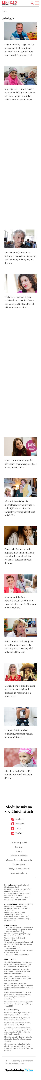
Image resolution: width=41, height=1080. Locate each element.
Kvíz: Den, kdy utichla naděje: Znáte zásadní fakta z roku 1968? (17, 1024)
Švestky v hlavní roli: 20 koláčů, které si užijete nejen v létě (18, 951)
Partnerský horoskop (11, 889)
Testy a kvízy (25, 889)
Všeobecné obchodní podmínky (19, 860)
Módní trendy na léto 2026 (14, 912)
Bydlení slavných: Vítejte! (13, 895)
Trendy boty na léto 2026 (13, 914)
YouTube (19, 833)
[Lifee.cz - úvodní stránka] (9, 3)
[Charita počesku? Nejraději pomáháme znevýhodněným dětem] (20, 766)
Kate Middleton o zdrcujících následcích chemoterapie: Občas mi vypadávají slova (21, 464)
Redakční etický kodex (19, 855)
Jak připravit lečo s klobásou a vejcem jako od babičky (18, 945)
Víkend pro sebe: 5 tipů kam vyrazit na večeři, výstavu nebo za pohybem (18, 1014)
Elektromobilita (9, 921)
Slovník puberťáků (11, 887)
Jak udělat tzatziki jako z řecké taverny (19, 927)
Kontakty (19, 847)
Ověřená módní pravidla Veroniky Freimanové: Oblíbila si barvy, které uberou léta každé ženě (17, 971)
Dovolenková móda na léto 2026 (16, 917)
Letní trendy (8, 899)
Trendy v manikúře (25, 904)
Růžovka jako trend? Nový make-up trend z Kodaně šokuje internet (17, 1019)
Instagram (19, 823)
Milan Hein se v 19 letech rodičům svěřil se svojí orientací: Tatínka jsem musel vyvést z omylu (17, 978)
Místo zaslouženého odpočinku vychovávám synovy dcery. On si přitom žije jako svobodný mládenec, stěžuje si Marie (18, 986)
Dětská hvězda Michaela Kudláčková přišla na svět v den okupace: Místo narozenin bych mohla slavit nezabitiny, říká (17, 996)
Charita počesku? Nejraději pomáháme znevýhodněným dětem (18, 774)
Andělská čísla (9, 891)
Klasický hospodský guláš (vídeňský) (17, 934)
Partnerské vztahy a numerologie (16, 908)
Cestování (20, 891)
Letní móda (24, 897)
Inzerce (19, 851)
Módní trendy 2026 (11, 897)
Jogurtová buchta (12, 948)
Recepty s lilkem (10, 940)
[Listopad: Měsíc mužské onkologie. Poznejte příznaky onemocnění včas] (20, 725)
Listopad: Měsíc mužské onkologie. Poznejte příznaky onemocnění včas (19, 734)
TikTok (18, 828)
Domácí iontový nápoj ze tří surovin (19, 930)
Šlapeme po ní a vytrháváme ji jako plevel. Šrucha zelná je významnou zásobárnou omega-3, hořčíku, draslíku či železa (18, 1047)
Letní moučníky (23, 919)
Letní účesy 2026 (10, 919)
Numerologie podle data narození (16, 893)
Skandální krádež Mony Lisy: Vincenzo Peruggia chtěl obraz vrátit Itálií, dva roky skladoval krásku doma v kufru (18, 964)
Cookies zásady (19, 864)
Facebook (19, 819)
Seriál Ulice (8, 910)
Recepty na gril (20, 899)
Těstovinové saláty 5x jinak (14, 938)
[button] (32, 3)
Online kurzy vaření (19, 842)
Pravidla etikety (22, 885)
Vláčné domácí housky (12, 936)
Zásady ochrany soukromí (19, 869)
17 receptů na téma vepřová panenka (18, 942)
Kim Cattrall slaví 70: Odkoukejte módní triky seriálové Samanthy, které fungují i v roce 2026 (18, 1004)
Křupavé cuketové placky (15, 932)
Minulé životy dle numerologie (15, 906)
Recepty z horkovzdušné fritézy (17, 954)
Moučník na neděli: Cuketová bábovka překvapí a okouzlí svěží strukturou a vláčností (18, 1039)
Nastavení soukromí (19, 873)
